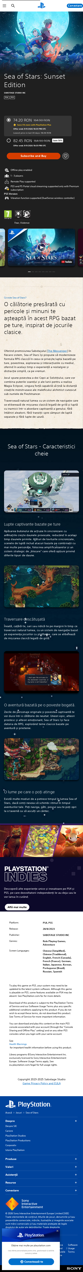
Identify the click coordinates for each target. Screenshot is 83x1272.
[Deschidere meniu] (4, 6)
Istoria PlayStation (15, 1150)
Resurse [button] (10, 1182)
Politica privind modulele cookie (60, 1250)
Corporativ (10, 1145)
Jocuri (19, 1112)
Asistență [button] (11, 1174)
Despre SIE (11, 1126)
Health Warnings (18, 1044)
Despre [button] (10, 1121)
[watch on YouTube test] (66, 261)
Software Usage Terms (73, 1248)
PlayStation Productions (17, 1140)
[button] (41, 247)
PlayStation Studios (15, 1135)
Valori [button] (9, 1167)
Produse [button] (10, 1159)
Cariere (9, 1130)
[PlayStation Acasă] (41, 6)
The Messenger (57, 351)
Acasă (8, 1112)
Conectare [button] (12, 1190)
